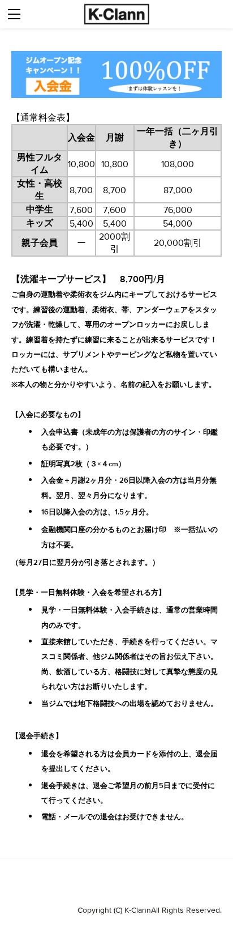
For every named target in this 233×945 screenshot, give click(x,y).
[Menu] (14, 14)
